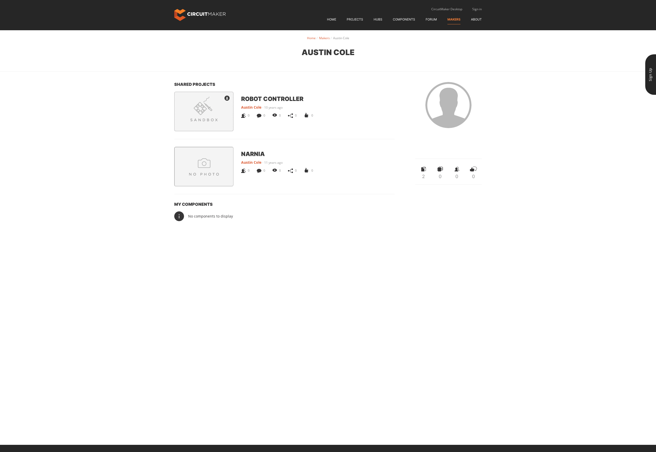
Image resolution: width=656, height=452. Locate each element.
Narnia (253, 153)
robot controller (272, 98)
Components (404, 19)
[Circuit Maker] (200, 14)
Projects (355, 19)
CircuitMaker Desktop (446, 9)
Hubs (378, 19)
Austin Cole (251, 107)
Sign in (477, 9)
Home (331, 19)
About (476, 19)
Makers (453, 19)
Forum (431, 19)
